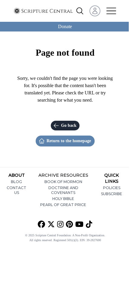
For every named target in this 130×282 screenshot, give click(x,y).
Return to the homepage (69, 141)
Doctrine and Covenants (63, 190)
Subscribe (111, 194)
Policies (111, 187)
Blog (16, 181)
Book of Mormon (63, 181)
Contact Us (16, 190)
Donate (65, 26)
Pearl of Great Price (63, 204)
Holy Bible (63, 198)
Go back (68, 125)
